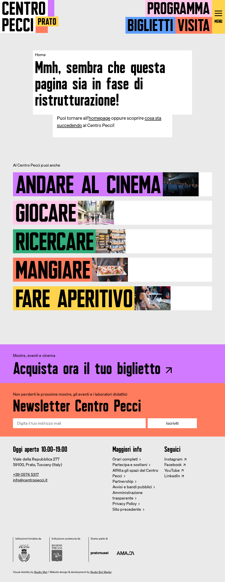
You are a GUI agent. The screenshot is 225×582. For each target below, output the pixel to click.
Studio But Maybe (100, 572)
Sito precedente (126, 509)
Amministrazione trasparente (127, 495)
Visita (193, 23)
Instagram (173, 459)
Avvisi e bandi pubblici (132, 486)
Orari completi (125, 459)
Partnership (122, 481)
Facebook (173, 464)
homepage (99, 118)
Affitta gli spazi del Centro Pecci (135, 473)
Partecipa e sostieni (129, 464)
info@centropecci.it (30, 480)
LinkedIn (172, 475)
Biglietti (150, 23)
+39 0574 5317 (26, 474)
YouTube (172, 470)
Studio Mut (40, 572)
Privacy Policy (124, 503)
